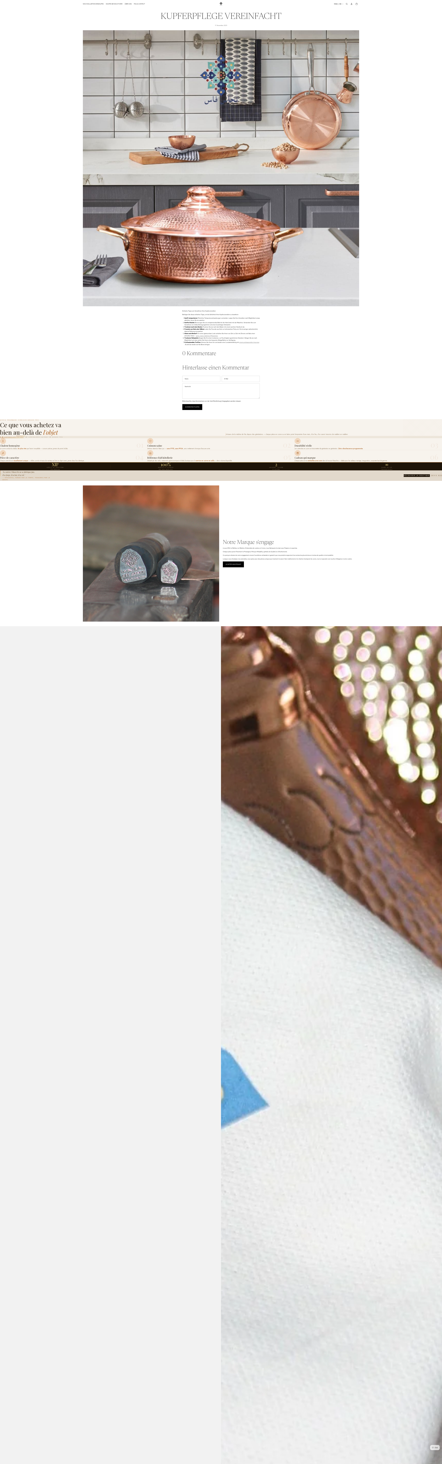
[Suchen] (346, 3)
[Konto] (351, 3)
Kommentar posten (192, 407)
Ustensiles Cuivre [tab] (14, 437)
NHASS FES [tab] (57, 437)
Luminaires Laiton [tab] (38, 437)
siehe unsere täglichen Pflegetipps (207, 336)
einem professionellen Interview (249, 342)
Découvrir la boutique (417, 475)
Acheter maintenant (233, 564)
